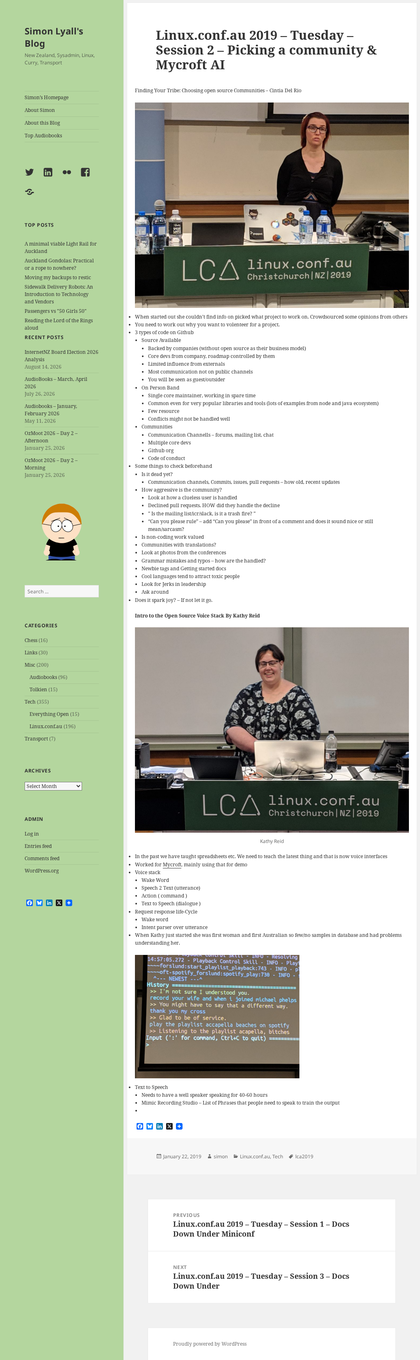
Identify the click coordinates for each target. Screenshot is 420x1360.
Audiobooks (43, 677)
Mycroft (172, 864)
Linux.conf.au (46, 726)
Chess (31, 640)
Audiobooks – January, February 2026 (51, 410)
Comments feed (42, 858)
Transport (36, 738)
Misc (30, 664)
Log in (32, 833)
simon (221, 1156)
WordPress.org (42, 870)
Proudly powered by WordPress (210, 1343)
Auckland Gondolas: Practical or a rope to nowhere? (59, 264)
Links (31, 652)
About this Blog (42, 122)
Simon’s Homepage (46, 97)
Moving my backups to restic (58, 277)
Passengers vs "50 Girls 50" (56, 311)
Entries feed (38, 846)
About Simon (40, 110)
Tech (30, 701)
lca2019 (304, 1156)
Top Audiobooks (43, 135)
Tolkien (38, 689)
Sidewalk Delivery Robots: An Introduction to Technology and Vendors (59, 294)
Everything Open (49, 714)
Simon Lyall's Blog (54, 37)
